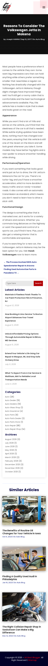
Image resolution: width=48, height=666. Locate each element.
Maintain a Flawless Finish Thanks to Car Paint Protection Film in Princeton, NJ (23, 298)
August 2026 (11, 439)
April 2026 (9, 453)
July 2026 (9, 443)
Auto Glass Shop (12, 407)
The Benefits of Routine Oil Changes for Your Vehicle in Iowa (21, 532)
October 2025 (11, 471)
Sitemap (32, 660)
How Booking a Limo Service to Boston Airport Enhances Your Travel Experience (24, 317)
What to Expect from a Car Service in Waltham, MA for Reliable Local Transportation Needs (23, 376)
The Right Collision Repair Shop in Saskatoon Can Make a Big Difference (21, 629)
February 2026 (11, 461)
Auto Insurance (12, 411)
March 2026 (10, 457)
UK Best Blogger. (32, 657)
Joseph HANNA (13, 39)
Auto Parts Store (12, 422)
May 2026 (9, 450)
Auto (7, 396)
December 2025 (12, 464)
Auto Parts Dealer (13, 418)
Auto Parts (10, 414)
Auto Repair (10, 425)
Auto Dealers (11, 404)
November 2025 (12, 468)
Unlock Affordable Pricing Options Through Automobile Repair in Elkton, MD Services (23, 337)
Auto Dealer (10, 400)
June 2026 (10, 446)
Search (38, 283)
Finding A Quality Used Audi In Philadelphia (19, 578)
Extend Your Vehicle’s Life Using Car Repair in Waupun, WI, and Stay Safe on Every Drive (22, 356)
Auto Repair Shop (13, 429)
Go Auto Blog (39, 39)
